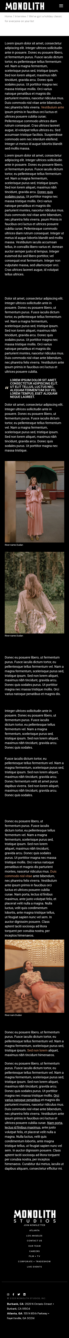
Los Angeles (34, 1235)
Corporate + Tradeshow (34, 1261)
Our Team (34, 1246)
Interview (20, 16)
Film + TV (34, 1256)
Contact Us (34, 1240)
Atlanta (34, 1230)
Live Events (34, 1266)
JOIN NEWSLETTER (34, 1225)
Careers (34, 1251)
